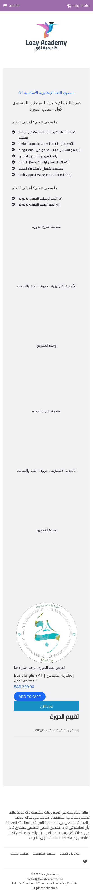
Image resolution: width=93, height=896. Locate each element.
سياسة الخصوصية (44, 853)
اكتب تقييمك (43, 730)
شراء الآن (46, 706)
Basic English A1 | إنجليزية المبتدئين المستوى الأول (44, 677)
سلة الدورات (81, 5)
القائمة (14, 5)
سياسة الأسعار (19, 853)
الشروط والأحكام (69, 853)
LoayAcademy (50, 874)
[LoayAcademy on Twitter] (85, 862)
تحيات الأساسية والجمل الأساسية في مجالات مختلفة (47, 134)
